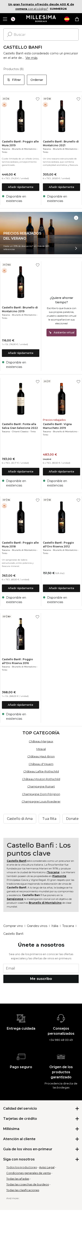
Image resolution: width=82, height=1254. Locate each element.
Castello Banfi (16, 860)
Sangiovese (15, 898)
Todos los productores (21, 1167)
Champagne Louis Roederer (41, 801)
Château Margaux (41, 741)
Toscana (6, 149)
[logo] (41, 19)
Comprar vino (13, 926)
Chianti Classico (20, 431)
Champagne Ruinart (41, 786)
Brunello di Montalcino (24, 149)
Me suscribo (41, 979)
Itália (54, 926)
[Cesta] (76, 19)
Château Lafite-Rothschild (41, 771)
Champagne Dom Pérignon (41, 794)
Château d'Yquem (41, 764)
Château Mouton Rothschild (41, 779)
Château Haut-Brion (41, 756)
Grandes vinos (37, 926)
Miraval (41, 749)
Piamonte (59, 876)
